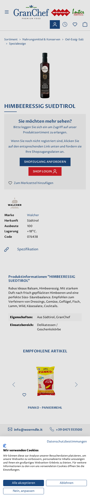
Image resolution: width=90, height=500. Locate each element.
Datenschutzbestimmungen (67, 442)
